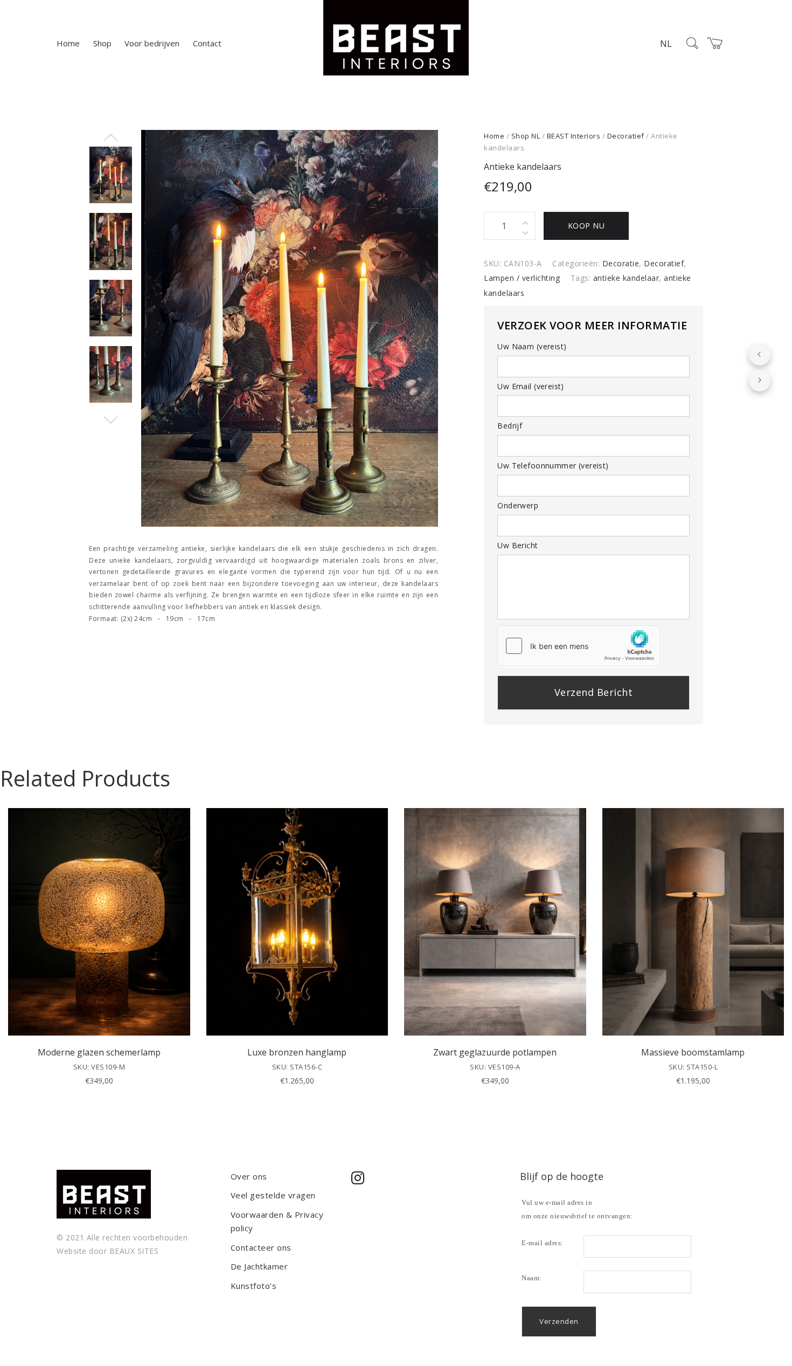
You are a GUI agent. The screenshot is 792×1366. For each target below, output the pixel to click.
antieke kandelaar (626, 278)
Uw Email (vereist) (530, 386)
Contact (207, 43)
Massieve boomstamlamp (693, 1052)
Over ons (249, 1176)
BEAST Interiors (574, 136)
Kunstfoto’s (254, 1285)
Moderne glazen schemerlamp (99, 1052)
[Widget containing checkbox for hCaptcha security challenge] (578, 645)
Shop (102, 43)
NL (666, 44)
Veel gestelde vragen (273, 1195)
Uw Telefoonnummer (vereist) (552, 465)
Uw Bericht (517, 545)
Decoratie (621, 263)
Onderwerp (517, 505)
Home (68, 43)
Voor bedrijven (151, 43)
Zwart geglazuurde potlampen (495, 1052)
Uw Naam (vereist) (531, 346)
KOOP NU (586, 225)
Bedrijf (509, 425)
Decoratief (625, 136)
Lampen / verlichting (522, 278)
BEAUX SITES (134, 1251)
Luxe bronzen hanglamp (296, 1052)
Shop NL (525, 136)
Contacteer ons (261, 1247)
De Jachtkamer (259, 1266)
